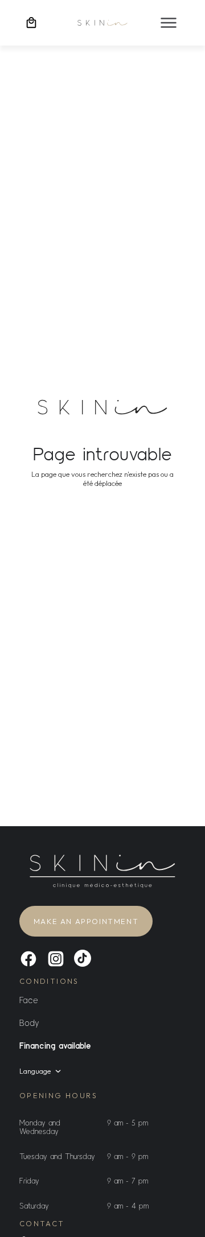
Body (29, 1022)
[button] (168, 23)
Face (28, 1000)
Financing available (55, 1045)
